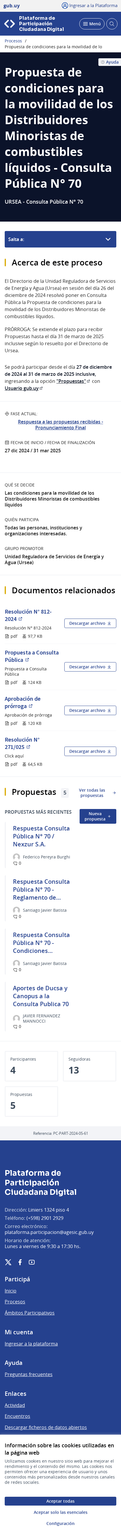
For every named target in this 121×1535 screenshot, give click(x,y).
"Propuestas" (73, 381)
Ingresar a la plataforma (31, 1343)
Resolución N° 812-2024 (32, 615)
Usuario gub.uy (24, 388)
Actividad (15, 1405)
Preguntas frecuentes (29, 1374)
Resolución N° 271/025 (32, 743)
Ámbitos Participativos (30, 1313)
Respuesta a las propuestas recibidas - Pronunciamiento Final (60, 425)
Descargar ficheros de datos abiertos (46, 1427)
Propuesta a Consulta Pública (32, 656)
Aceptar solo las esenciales (61, 1512)
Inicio (10, 1291)
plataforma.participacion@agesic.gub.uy (49, 1232)
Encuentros (17, 1416)
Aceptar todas (60, 1501)
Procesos (13, 41)
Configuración (60, 1523)
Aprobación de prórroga (32, 702)
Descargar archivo (87, 623)
